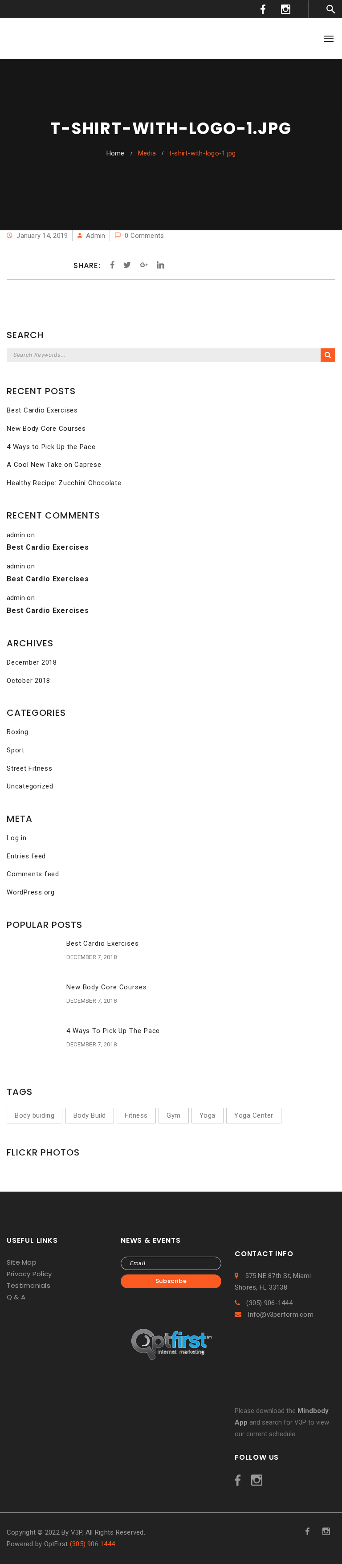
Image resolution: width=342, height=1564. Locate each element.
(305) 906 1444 (92, 1544)
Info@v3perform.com (280, 1315)
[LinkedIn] (158, 265)
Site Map (22, 1262)
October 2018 (28, 681)
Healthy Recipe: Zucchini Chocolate (64, 483)
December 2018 (32, 662)
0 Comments (143, 236)
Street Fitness (30, 768)
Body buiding (34, 1115)
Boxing (17, 732)
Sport (15, 750)
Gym (174, 1115)
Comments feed (33, 874)
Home (115, 153)
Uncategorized (30, 786)
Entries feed (26, 856)
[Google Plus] (144, 265)
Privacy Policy (29, 1273)
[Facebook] (112, 265)
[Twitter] (127, 265)
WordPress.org (31, 892)
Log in (17, 838)
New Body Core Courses (46, 429)
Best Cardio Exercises (42, 410)
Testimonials (28, 1285)
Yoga (208, 1115)
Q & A (16, 1297)
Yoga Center (253, 1115)
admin (95, 236)
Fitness (136, 1115)
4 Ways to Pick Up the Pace (51, 447)
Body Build (89, 1115)
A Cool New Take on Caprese (54, 465)
